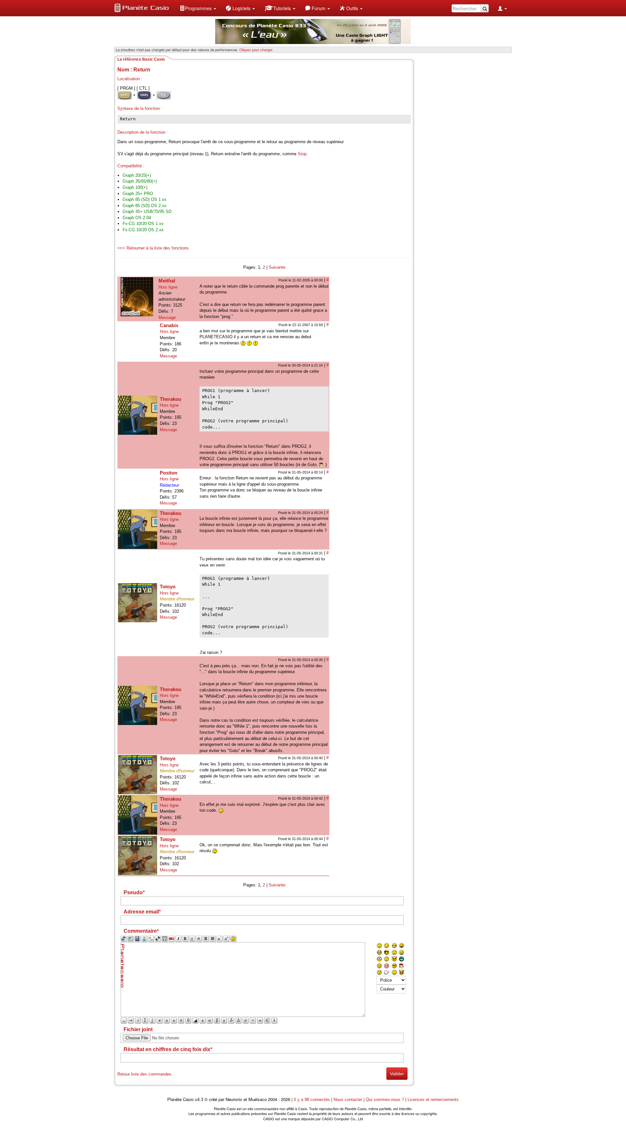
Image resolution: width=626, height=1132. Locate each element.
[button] (198, 8)
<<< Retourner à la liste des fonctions (153, 248)
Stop (302, 153)
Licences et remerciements (433, 1099)
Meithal (166, 280)
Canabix (169, 325)
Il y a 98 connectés (312, 1099)
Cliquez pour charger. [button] (256, 49)
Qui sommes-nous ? (385, 1099)
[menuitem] (198, 8)
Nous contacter (348, 1099)
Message (167, 317)
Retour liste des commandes (144, 1074)
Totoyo (167, 586)
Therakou (170, 399)
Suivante (277, 267)
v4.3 (199, 1099)
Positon (168, 472)
